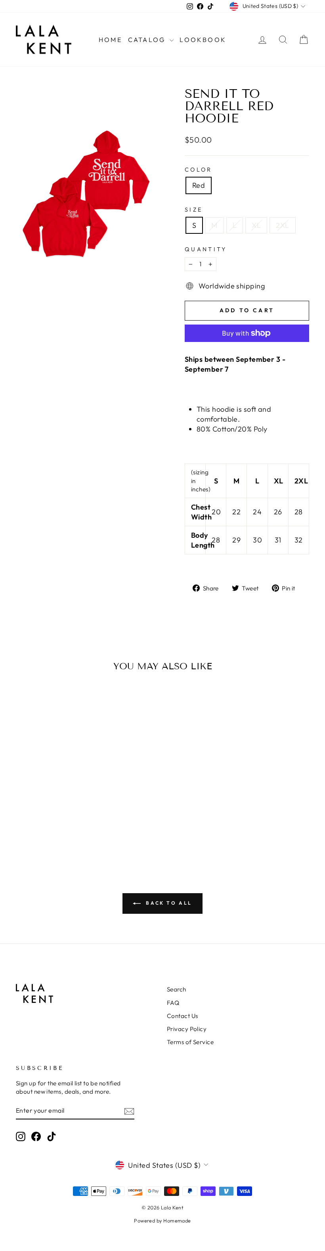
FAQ (173, 1003)
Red (198, 185)
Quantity (206, 249)
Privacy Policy (186, 1029)
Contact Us (182, 1016)
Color (198, 169)
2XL (282, 225)
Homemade (177, 1220)
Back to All (168, 903)
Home (110, 40)
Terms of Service (190, 1042)
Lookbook (203, 40)
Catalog (148, 40)
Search (176, 989)
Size (194, 209)
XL (256, 225)
